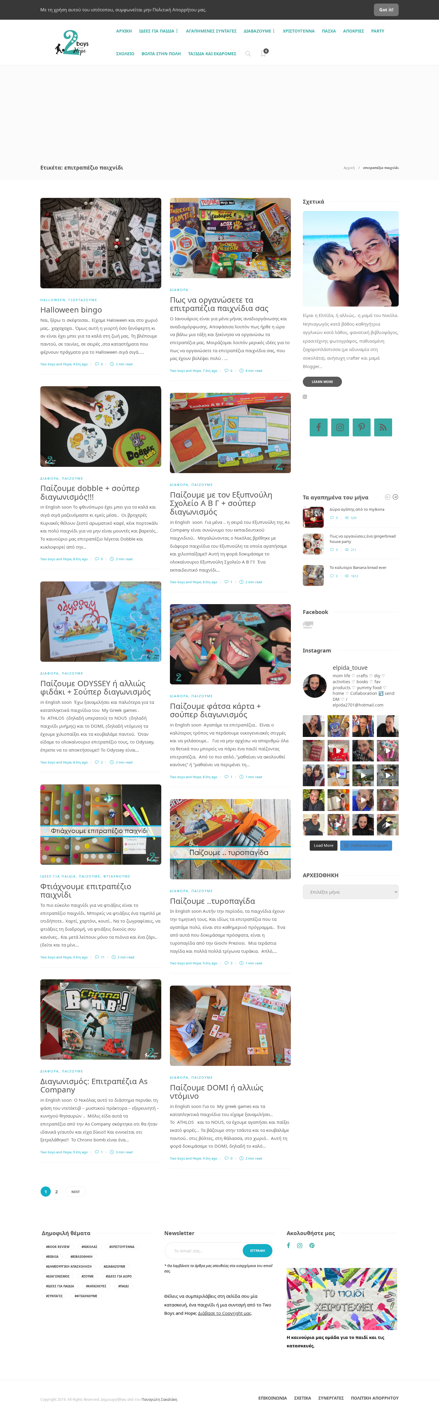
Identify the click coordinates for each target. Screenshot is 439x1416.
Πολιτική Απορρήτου (375, 1398)
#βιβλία (52, 1257)
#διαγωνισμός (58, 1276)
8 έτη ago (80, 559)
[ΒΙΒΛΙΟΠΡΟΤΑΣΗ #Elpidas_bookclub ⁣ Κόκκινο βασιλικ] (314, 751)
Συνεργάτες (331, 1398)
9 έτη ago (80, 957)
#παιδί (123, 1286)
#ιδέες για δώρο (119, 1276)
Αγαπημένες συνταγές (211, 31)
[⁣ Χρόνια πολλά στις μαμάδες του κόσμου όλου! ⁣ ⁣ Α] (314, 775)
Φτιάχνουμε (117, 876)
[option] (351, 546)
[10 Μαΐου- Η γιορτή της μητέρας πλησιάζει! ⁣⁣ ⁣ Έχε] (338, 825)
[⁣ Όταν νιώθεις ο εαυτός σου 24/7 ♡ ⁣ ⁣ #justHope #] (314, 825)
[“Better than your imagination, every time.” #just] (314, 726)
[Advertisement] (219, 110)
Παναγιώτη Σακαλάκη (159, 1399)
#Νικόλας (89, 1247)
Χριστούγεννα (299, 31)
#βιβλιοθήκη (81, 1257)
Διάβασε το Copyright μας (224, 1313)
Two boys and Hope (55, 364)
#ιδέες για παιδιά (60, 1286)
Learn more (322, 381)
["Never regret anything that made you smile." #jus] (363, 726)
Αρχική (349, 167)
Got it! (386, 10)
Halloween (52, 300)
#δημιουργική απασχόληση (69, 1266)
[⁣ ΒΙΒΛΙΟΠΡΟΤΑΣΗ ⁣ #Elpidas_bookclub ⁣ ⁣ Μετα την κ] (388, 800)
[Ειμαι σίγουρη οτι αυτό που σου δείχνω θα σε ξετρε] (338, 751)
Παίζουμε (72, 478)
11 (102, 957)
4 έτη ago (80, 364)
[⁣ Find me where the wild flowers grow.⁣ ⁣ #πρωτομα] (314, 800)
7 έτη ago (210, 370)
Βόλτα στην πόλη (161, 53)
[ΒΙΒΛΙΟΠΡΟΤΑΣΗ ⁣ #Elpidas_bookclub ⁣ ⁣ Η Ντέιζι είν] (338, 726)
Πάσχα (329, 31)
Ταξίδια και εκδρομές (212, 53)
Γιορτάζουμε (82, 300)
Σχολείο (125, 53)
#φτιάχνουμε (86, 1296)
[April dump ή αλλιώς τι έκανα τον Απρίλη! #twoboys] (363, 800)
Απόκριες (353, 31)
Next (75, 1191)
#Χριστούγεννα (121, 1247)
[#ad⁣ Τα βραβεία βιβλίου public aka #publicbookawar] (338, 775)
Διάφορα (179, 289)
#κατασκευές (96, 1286)
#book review (58, 1247)
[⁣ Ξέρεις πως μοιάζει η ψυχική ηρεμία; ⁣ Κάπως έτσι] (363, 825)
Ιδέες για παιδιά (156, 31)
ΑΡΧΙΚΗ (124, 31)
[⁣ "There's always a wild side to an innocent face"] (363, 751)
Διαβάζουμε (257, 31)
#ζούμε (88, 1276)
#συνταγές (54, 1296)
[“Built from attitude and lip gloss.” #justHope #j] (388, 726)
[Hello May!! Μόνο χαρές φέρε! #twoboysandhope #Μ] (338, 800)
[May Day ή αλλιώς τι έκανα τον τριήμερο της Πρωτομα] (363, 775)
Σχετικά (302, 1398)
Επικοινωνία (272, 1398)
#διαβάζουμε (114, 1266)
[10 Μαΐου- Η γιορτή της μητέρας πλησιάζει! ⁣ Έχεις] (388, 825)
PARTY (377, 31)
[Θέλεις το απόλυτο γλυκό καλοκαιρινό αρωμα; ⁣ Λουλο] (388, 751)
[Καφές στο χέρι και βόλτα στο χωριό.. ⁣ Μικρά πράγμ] (388, 775)
